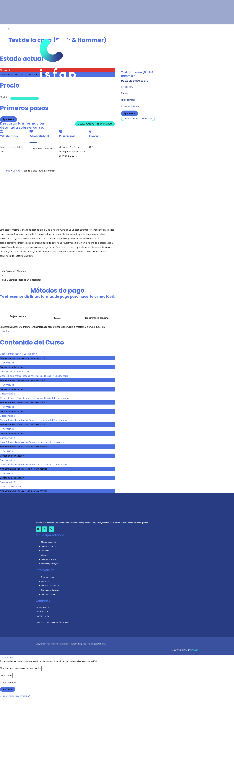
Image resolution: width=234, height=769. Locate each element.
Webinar (44, 555)
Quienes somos (47, 577)
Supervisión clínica (48, 546)
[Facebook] (38, 529)
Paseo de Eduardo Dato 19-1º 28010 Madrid (53, 622)
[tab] (21, 275)
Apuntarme (129, 113)
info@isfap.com (42, 607)
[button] (17, 93)
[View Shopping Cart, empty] (7, 30)
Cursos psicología (48, 559)
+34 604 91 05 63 (42, 616)
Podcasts (45, 550)
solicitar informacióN (138, 118)
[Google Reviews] (51, 529)
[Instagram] (44, 529)
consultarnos (6, 331)
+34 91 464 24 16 (42, 612)
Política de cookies (48, 594)
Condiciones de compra (51, 590)
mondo (194, 649)
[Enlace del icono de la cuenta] (7, 25)
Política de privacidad (50, 585)
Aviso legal (45, 581)
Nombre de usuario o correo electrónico (20, 668)
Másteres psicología (49, 563)
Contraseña (6, 675)
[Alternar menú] (24, 98)
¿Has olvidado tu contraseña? (15, 695)
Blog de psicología (48, 542)
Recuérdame (9, 682)
